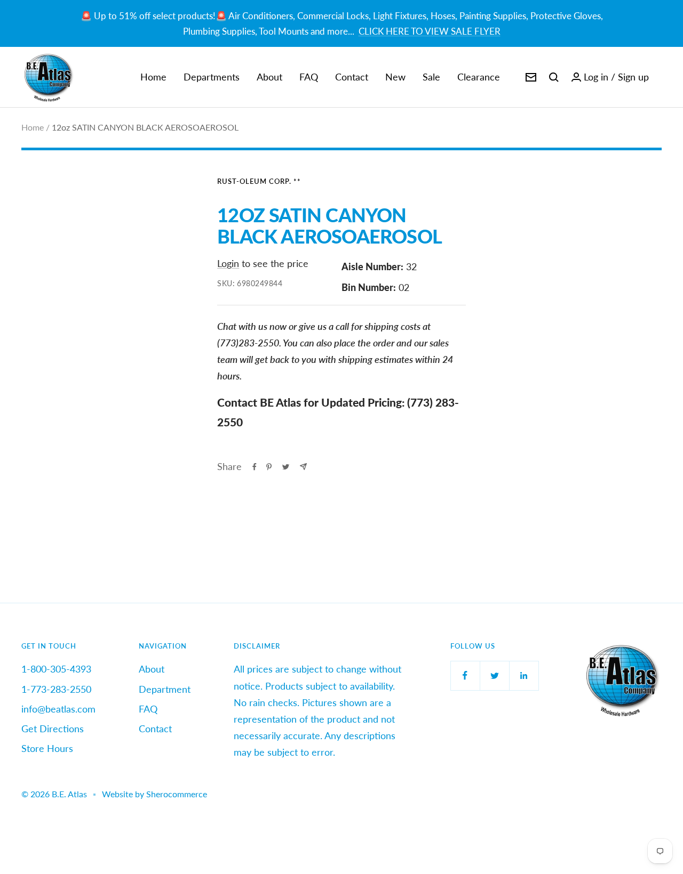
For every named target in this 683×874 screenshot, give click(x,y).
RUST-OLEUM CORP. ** (259, 181)
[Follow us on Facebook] (465, 675)
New (395, 77)
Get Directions (52, 728)
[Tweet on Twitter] (285, 467)
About (269, 77)
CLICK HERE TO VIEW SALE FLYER (430, 31)
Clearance (478, 77)
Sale (431, 77)
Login (228, 263)
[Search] (554, 77)
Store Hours (47, 748)
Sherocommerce (176, 794)
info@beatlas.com (58, 709)
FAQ (308, 77)
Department (164, 689)
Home (153, 77)
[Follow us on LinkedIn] (523, 675)
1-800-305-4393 (56, 669)
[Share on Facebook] (254, 467)
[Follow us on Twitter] (494, 675)
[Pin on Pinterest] (269, 467)
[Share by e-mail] (303, 466)
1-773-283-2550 (56, 689)
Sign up (633, 77)
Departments (212, 77)
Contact (351, 77)
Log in (596, 77)
